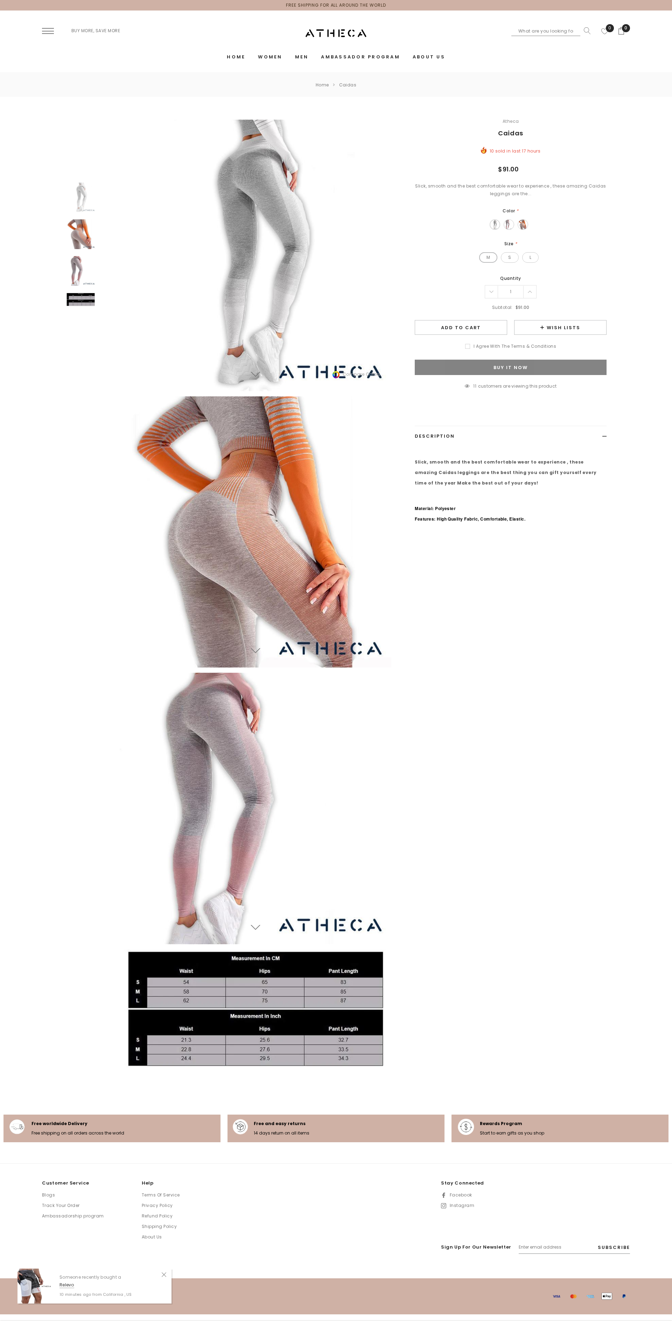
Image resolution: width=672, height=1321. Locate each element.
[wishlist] (604, 31)
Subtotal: (502, 307)
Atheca (511, 121)
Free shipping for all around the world (336, 5)
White (495, 224)
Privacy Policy (157, 1205)
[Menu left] (48, 31)
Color (510, 211)
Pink (509, 224)
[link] (81, 197)
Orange (523, 224)
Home (322, 85)
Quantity (510, 278)
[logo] (336, 33)
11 (474, 386)
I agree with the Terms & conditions (515, 346)
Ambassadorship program (73, 1216)
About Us (152, 1237)
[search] (585, 31)
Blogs (48, 1195)
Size (510, 244)
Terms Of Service (161, 1195)
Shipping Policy (159, 1226)
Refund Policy (157, 1216)
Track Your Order (61, 1205)
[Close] (164, 1274)
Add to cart (461, 327)
